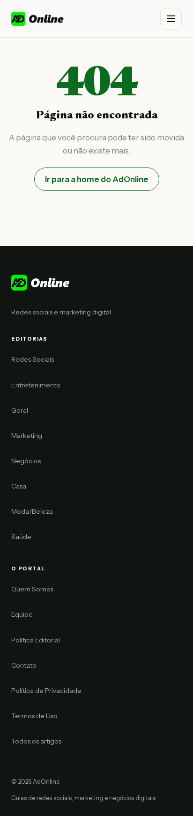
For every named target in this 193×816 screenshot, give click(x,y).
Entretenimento (35, 385)
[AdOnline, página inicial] (38, 19)
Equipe (22, 614)
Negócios (26, 461)
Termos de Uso (34, 716)
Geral (19, 410)
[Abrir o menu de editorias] (171, 18)
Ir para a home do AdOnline (96, 179)
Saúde (21, 536)
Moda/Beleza (32, 511)
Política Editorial (35, 640)
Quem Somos (32, 589)
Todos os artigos (36, 741)
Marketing (26, 435)
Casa (18, 486)
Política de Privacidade (46, 690)
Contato (24, 665)
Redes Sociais (32, 359)
